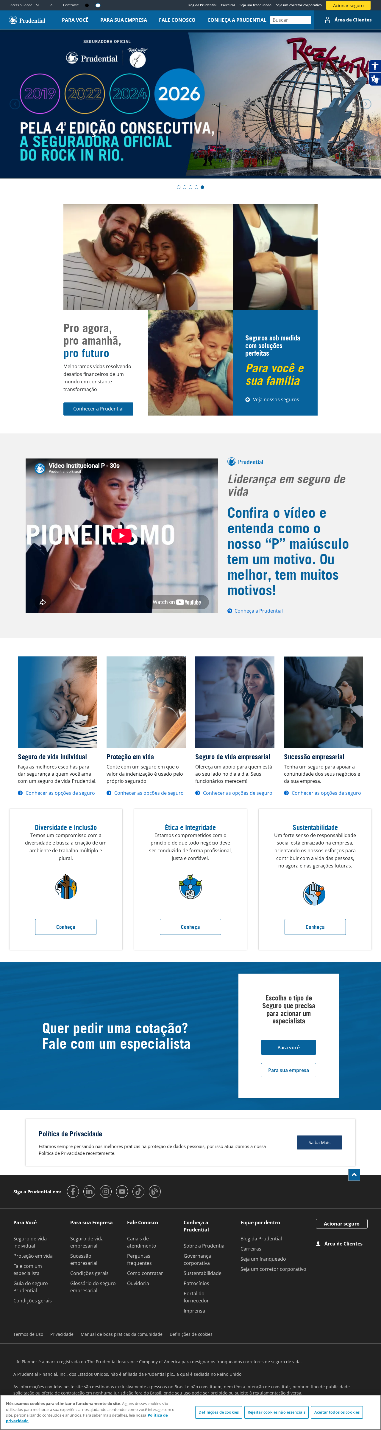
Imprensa (194, 1310)
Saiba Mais (319, 1142)
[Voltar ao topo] (354, 1175)
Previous (15, 104)
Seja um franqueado (255, 5)
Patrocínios (196, 1283)
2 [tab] (184, 187)
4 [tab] (196, 187)
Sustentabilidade (202, 1273)
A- (52, 5)
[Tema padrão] (98, 5)
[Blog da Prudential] (155, 1191)
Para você (288, 1047)
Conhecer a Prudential (98, 408)
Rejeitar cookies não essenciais (276, 1412)
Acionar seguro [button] (348, 5)
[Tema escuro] (87, 5)
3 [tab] (190, 187)
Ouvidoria (138, 1283)
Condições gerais (32, 1300)
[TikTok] (138, 1191)
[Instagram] (106, 1191)
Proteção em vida (33, 1256)
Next (366, 104)
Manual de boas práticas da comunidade (122, 1334)
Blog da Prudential (202, 5)
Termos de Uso (28, 1334)
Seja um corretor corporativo (299, 5)
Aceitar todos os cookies (337, 1412)
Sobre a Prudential (205, 1245)
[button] (75, 20)
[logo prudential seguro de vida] (27, 20)
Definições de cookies (219, 1412)
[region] (190, 1412)
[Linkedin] (89, 1191)
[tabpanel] (190, 104)
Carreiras (228, 5)
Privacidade (62, 1334)
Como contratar (145, 1273)
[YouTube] (122, 1191)
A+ (38, 5)
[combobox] (290, 20)
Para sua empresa (288, 1070)
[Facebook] (73, 1191)
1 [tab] (178, 187)
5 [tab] (202, 187)
